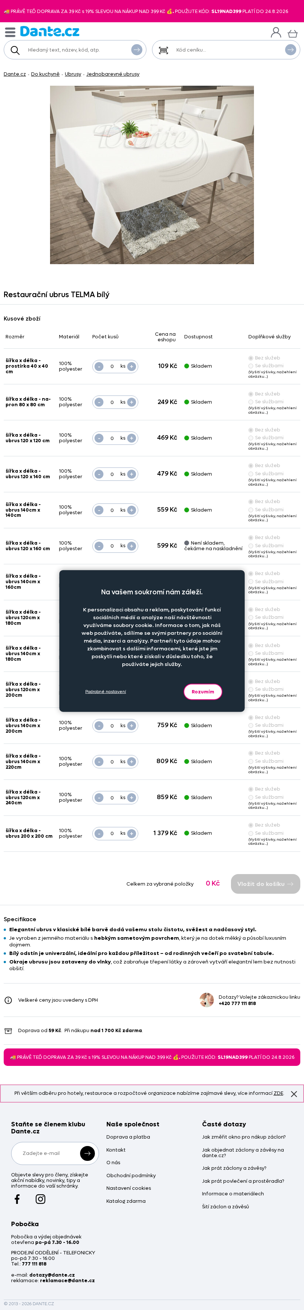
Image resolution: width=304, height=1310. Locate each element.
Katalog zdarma (126, 1201)
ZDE (278, 1093)
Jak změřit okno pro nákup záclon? (243, 1137)
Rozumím (203, 691)
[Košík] (292, 33)
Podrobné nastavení (105, 692)
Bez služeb (267, 358)
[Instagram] (40, 1195)
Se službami (269, 365)
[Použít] (290, 49)
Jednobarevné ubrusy (112, 74)
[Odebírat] (87, 1153)
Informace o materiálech (233, 1194)
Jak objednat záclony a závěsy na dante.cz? (243, 1153)
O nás (113, 1163)
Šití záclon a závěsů (225, 1207)
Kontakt (116, 1150)
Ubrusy (73, 74)
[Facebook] (17, 1195)
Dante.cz (15, 74)
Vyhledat (136, 49)
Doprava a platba (128, 1137)
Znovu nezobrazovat (294, 1094)
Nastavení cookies (128, 1188)
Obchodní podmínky (131, 1176)
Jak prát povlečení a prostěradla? (243, 1181)
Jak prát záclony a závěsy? (234, 1168)
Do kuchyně (45, 74)
